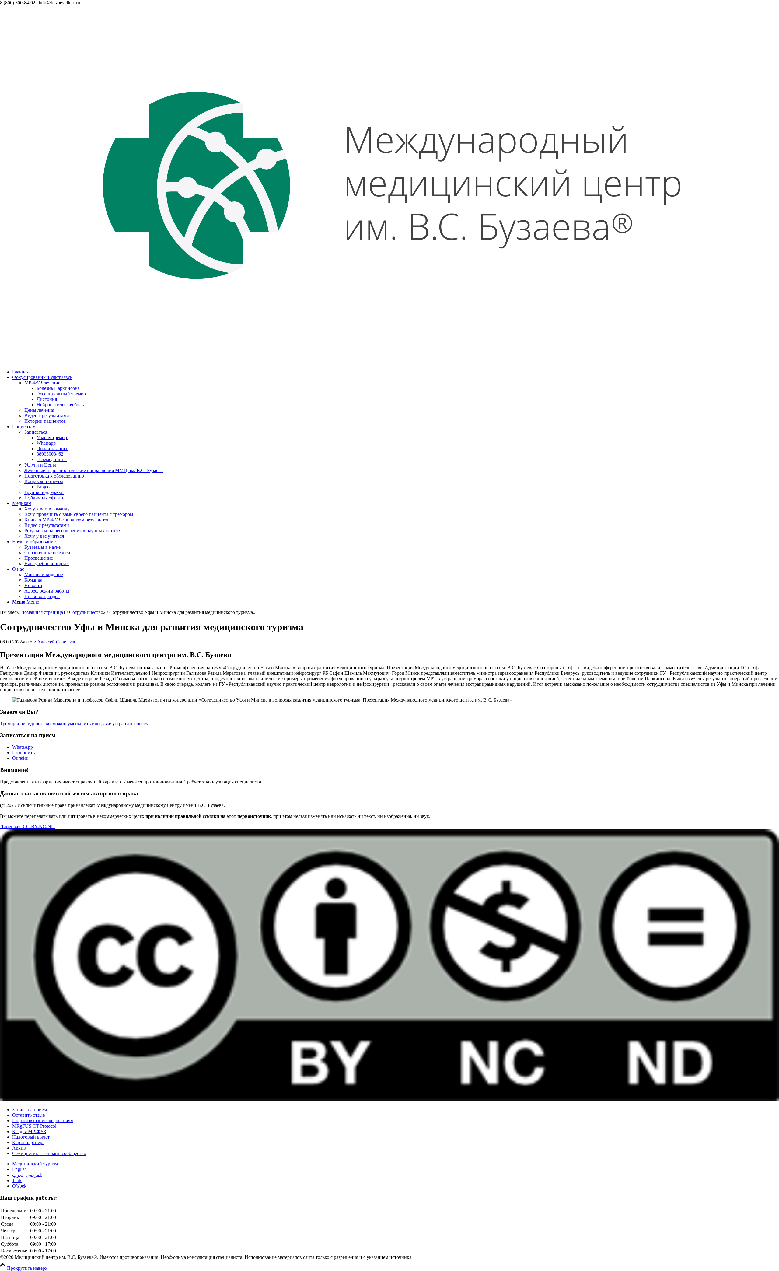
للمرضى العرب (27, 1175)
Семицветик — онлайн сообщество (49, 1153)
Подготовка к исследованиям (42, 1120)
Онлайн (20, 758)
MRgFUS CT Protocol (34, 1126)
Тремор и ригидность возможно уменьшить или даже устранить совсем (74, 723)
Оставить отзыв (28, 1115)
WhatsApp (22, 747)
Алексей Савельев (56, 641)
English (19, 1169)
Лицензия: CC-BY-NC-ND (27, 826)
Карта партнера (28, 1142)
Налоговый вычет (31, 1137)
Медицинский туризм (35, 1163)
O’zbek (19, 1186)
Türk (17, 1180)
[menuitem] (395, 372)
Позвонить (23, 752)
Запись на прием (29, 1109)
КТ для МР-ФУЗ (29, 1131)
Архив (19, 1147)
